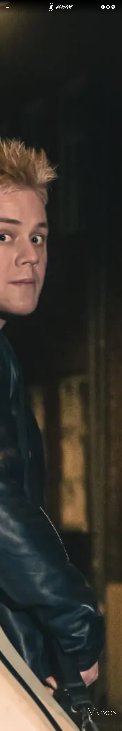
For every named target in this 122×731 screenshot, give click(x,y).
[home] (61, 7)
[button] (7, 7)
